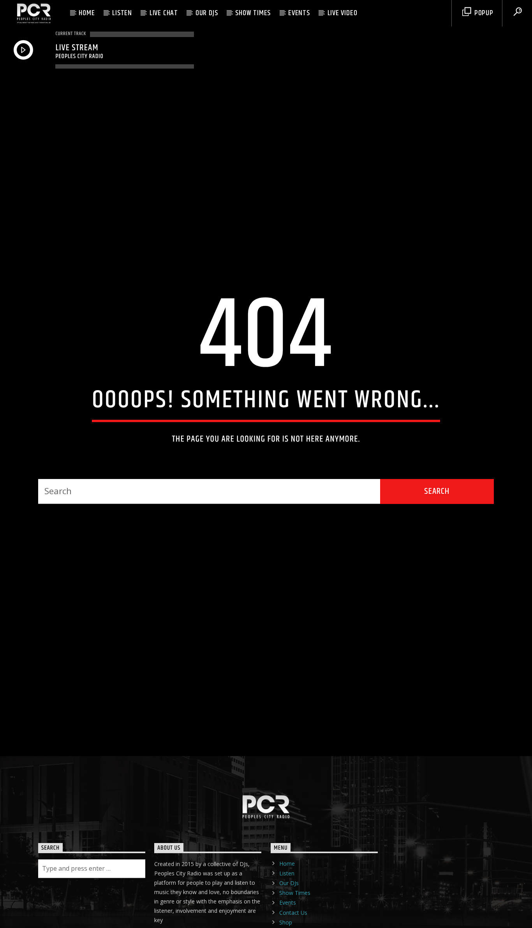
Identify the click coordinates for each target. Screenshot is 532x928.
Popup (482, 13)
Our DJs (207, 13)
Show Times (253, 13)
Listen (122, 13)
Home (87, 13)
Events (299, 13)
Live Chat (164, 13)
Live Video (343, 13)
